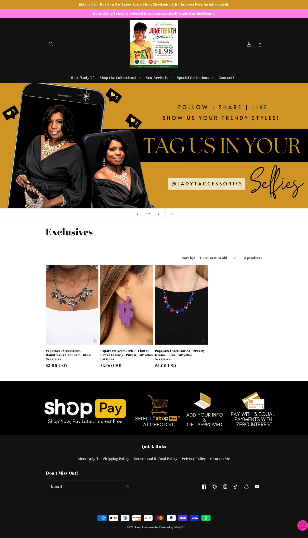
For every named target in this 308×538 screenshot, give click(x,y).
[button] (51, 44)
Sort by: (188, 257)
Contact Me (220, 458)
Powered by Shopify (171, 527)
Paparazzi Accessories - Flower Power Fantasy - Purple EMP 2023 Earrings (126, 355)
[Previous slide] (137, 214)
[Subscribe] (127, 486)
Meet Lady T (88, 458)
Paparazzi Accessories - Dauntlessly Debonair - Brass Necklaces (69, 355)
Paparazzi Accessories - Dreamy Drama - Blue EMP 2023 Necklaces (180, 355)
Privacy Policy (193, 458)
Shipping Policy (116, 458)
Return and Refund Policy (155, 458)
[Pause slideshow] (170, 214)
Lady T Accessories (147, 527)
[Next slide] (158, 214)
